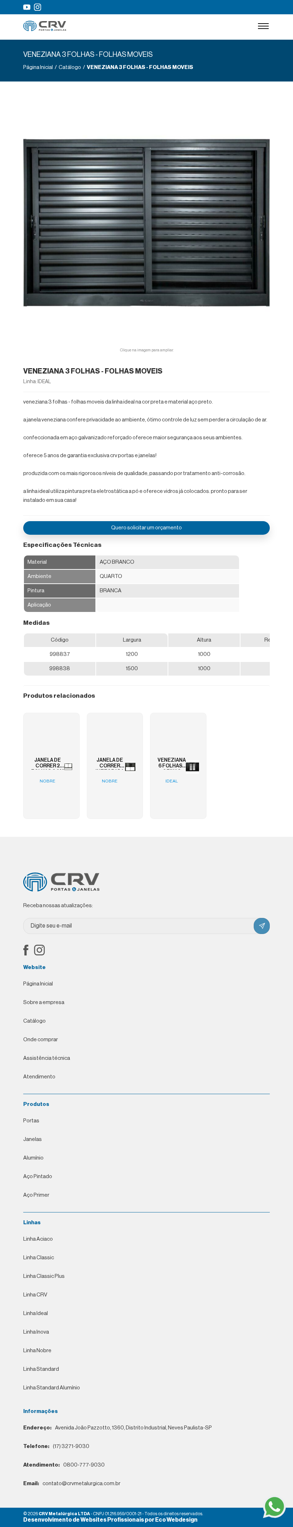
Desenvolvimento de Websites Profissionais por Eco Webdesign (110, 1520)
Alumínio (33, 1158)
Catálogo (34, 1021)
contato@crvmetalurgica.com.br (71, 1483)
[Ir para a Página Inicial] (44, 29)
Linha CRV (35, 1295)
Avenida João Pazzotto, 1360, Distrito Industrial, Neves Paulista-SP (117, 1427)
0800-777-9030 (64, 1465)
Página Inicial (38, 984)
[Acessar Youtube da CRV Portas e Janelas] (26, 7)
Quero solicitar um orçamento (146, 527)
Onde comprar (40, 1039)
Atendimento (39, 1076)
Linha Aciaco (38, 1239)
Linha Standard (41, 1369)
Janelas (32, 1139)
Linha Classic (38, 1257)
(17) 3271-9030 (56, 1446)
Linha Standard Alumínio (51, 1387)
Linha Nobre (37, 1350)
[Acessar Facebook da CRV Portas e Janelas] (26, 951)
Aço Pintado (37, 1176)
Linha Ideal (35, 1313)
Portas (31, 1120)
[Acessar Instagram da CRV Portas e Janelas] (37, 7)
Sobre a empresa (43, 1002)
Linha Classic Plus (44, 1276)
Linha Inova (36, 1332)
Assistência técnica (46, 1058)
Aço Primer (36, 1195)
